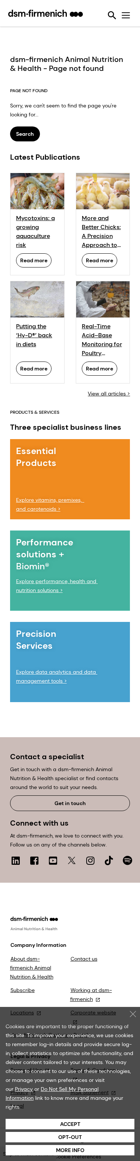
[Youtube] (53, 860)
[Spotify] (127, 860)
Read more (33, 260)
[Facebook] (34, 860)
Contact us (84, 958)
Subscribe (22, 990)
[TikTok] (109, 860)
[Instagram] (90, 860)
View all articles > (109, 393)
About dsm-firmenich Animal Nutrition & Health (31, 967)
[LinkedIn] (15, 860)
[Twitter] (71, 860)
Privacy (24, 1089)
